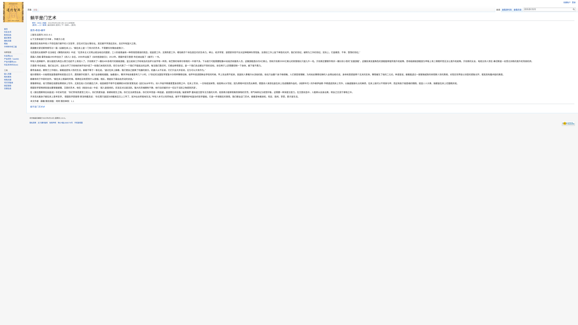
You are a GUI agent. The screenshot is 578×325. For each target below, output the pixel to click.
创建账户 (567, 3)
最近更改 (7, 38)
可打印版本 (8, 83)
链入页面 (7, 74)
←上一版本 (41, 25)
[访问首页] (13, 12)
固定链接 (7, 86)
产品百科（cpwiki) (11, 59)
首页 (32, 30)
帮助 (6, 44)
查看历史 (518, 10)
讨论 (39, 23)
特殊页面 (7, 80)
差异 (34, 25)
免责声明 (52, 123)
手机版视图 (78, 123)
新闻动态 (7, 35)
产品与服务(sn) (10, 62)
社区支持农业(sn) (11, 65)
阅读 (498, 10)
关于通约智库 (43, 123)
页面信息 (7, 89)
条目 (38, 30)
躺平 (43, 30)
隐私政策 (33, 123)
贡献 (44, 23)
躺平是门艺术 (36, 106)
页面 (29, 10)
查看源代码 (507, 10)
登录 (574, 3)
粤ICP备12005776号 (65, 123)
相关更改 (7, 77)
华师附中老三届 (10, 47)
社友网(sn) (8, 56)
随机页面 (7, 41)
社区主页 (7, 32)
